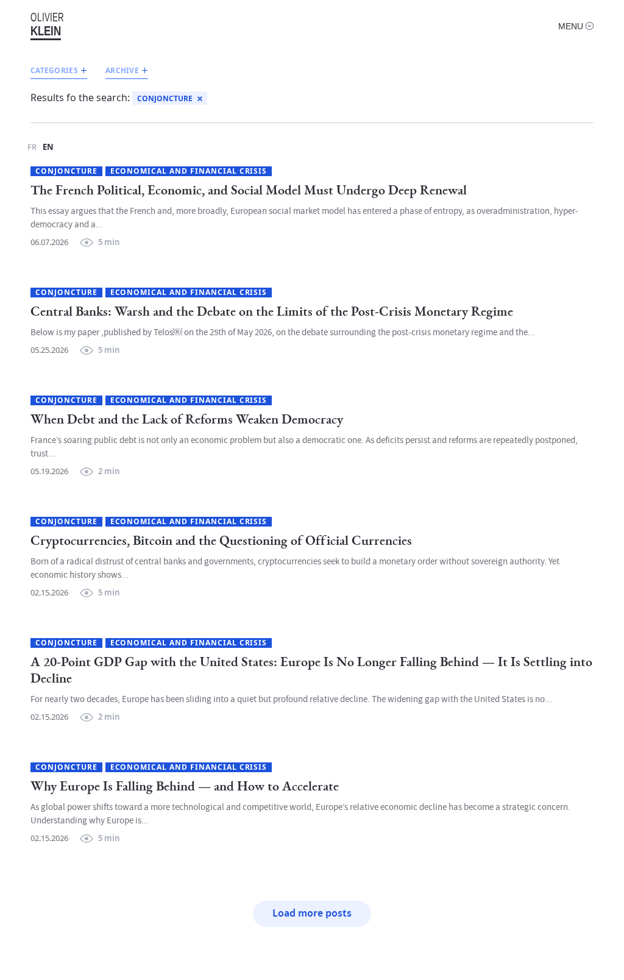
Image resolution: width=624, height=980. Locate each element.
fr (32, 146)
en (48, 146)
